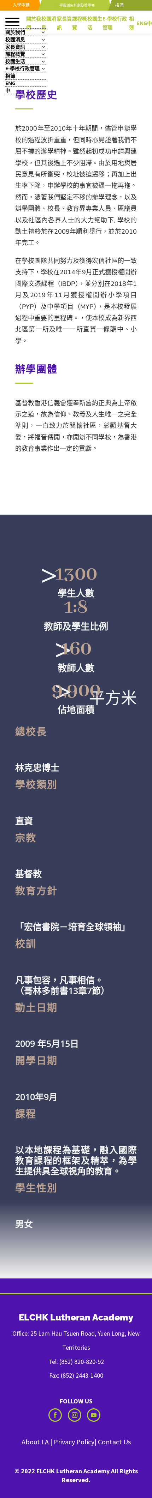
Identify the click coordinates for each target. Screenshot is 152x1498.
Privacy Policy (74, 1441)
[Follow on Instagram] (74, 1415)
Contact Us (114, 1441)
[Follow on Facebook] (55, 1415)
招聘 (119, 5)
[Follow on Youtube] (93, 1415)
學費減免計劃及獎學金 (76, 5)
